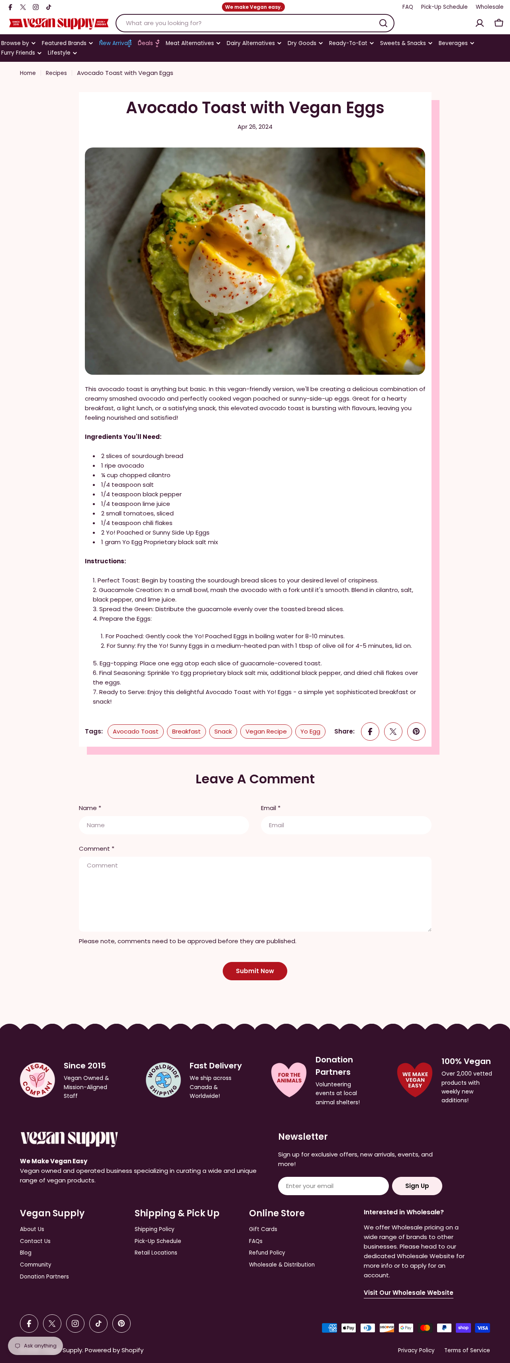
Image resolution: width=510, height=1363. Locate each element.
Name (90, 808)
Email (270, 808)
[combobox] (255, 23)
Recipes (56, 73)
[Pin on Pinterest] (416, 731)
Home (28, 73)
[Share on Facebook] (370, 731)
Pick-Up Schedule (444, 7)
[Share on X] (393, 731)
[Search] (383, 23)
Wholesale (490, 7)
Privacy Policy (416, 1350)
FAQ (407, 7)
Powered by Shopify (114, 1350)
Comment (96, 848)
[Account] (479, 23)
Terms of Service (467, 1350)
